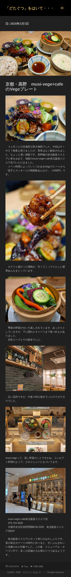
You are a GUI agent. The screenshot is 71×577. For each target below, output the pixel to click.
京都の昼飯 (38, 566)
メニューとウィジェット (62, 7)
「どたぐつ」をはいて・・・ (29, 7)
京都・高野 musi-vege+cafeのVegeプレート (34, 87)
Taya (26, 566)
